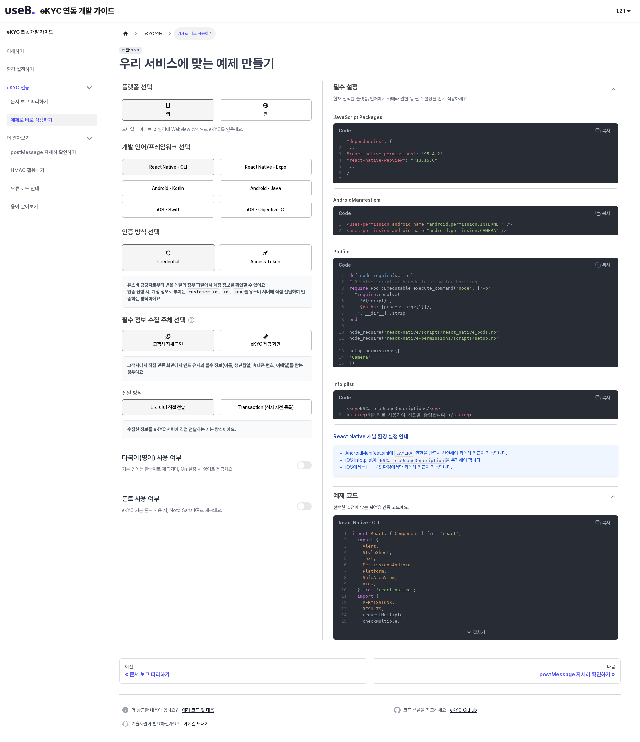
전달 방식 (132, 393)
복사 (606, 130)
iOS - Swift (168, 209)
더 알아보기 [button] (18, 138)
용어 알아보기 (24, 207)
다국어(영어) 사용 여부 (151, 458)
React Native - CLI (168, 167)
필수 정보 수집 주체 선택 (158, 320)
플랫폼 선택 (137, 87)
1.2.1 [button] (620, 11)
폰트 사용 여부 (140, 499)
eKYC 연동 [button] (18, 88)
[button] (475, 632)
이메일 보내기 (196, 723)
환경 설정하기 (20, 70)
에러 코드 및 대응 (198, 710)
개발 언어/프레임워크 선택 (156, 147)
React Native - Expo (265, 167)
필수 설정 (345, 87)
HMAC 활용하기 (27, 171)
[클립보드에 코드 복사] (609, 146)
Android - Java (265, 188)
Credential (168, 261)
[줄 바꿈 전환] (597, 146)
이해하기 (15, 51)
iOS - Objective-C (265, 209)
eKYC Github (463, 710)
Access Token (265, 261)
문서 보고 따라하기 (29, 102)
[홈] (125, 33)
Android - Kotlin (168, 188)
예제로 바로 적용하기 (31, 120)
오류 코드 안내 (25, 189)
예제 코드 (345, 496)
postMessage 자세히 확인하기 (43, 152)
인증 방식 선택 (140, 232)
